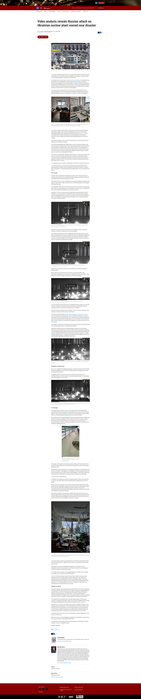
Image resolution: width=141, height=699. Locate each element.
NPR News (56, 629)
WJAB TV (59, 11)
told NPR (69, 607)
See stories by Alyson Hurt (57, 677)
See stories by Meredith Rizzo (64, 662)
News (45, 11)
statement (83, 602)
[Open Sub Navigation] (42, 11)
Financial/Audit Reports (78, 689)
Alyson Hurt (58, 31)
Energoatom (66, 410)
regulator (56, 320)
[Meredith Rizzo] (53, 649)
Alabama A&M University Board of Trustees (66, 690)
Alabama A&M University (64, 687)
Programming (52, 11)
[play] (38, 8)
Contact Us (85, 11)
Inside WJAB (39, 11)
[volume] (41, 8)
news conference (84, 133)
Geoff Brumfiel (43, 31)
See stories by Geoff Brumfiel (64, 641)
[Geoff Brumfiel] (53, 640)
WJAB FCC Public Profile (78, 687)
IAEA (63, 320)
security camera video (75, 80)
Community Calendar (76, 11)
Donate (102, 2)
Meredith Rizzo (49, 31)
